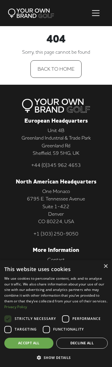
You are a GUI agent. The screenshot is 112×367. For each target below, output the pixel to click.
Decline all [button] (82, 343)
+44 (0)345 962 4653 (56, 165)
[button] (56, 357)
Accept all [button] (29, 343)
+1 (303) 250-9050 (56, 234)
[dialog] (56, 313)
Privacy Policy (15, 306)
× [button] (105, 266)
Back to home (56, 69)
